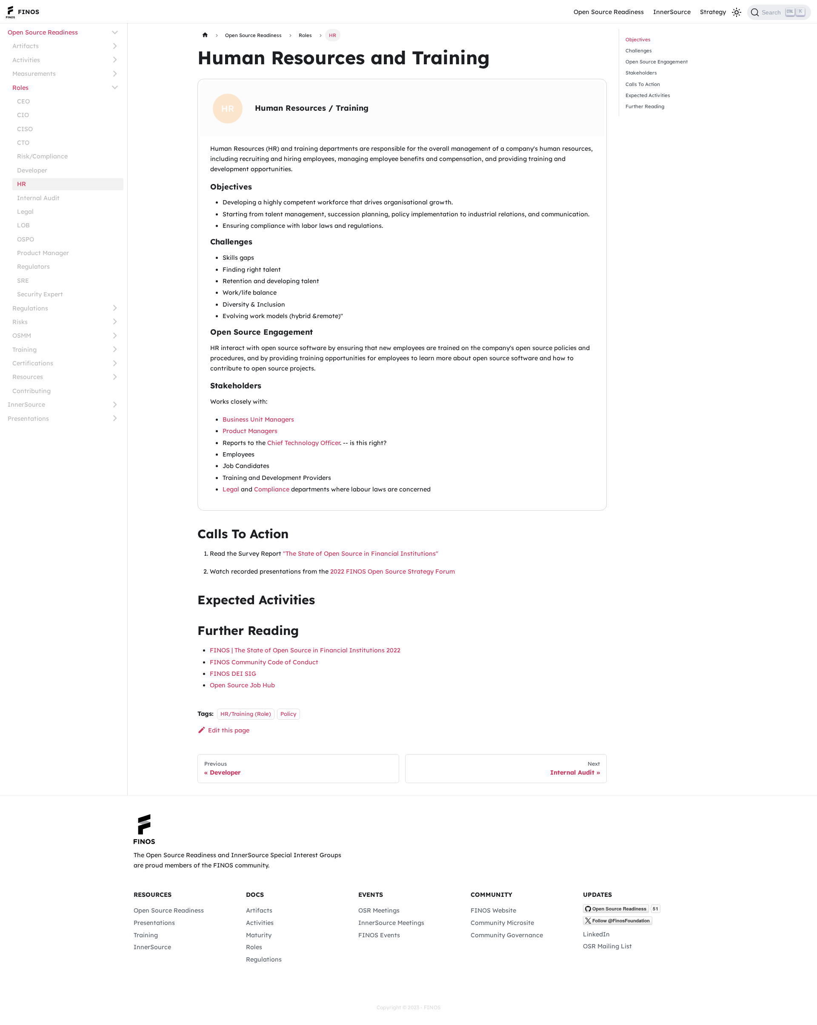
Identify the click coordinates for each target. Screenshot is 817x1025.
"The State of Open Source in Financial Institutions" (360, 553)
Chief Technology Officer (303, 443)
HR (21, 184)
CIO (23, 115)
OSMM (21, 335)
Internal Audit (38, 197)
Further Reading (645, 106)
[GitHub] (621, 911)
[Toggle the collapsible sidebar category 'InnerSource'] (114, 404)
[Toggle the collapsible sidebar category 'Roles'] (114, 87)
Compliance (271, 489)
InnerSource (672, 12)
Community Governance (507, 935)
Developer (32, 170)
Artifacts (25, 46)
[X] (617, 923)
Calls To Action (643, 84)
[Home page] (204, 35)
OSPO (25, 239)
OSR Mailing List (607, 946)
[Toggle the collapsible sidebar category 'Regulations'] (114, 308)
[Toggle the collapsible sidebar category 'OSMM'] (114, 335)
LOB (23, 225)
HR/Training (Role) (245, 713)
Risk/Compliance (42, 156)
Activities (26, 59)
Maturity (258, 935)
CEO (23, 101)
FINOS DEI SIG (233, 674)
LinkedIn (596, 934)
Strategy (713, 12)
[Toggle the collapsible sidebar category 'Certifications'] (114, 363)
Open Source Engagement (657, 61)
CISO (25, 128)
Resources (27, 377)
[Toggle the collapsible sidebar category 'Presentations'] (114, 418)
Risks (20, 321)
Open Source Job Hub (242, 685)
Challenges (639, 50)
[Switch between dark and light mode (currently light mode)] (736, 12)
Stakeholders (641, 72)
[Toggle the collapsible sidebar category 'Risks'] (114, 322)
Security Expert (40, 294)
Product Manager (43, 253)
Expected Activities (648, 95)
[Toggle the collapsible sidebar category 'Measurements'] (114, 73)
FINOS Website (493, 910)
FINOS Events (379, 935)
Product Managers (250, 431)
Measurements (34, 74)
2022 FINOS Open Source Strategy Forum (392, 571)
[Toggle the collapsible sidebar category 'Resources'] (114, 377)
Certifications (32, 363)
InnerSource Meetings (391, 923)
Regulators (33, 266)
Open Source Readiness (609, 12)
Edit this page (228, 730)
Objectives (638, 39)
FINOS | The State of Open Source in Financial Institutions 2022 (305, 650)
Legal (25, 211)
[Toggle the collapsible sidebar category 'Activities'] (114, 60)
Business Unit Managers (258, 419)
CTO (23, 142)
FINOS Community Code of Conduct (264, 662)
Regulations (30, 308)
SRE (23, 280)
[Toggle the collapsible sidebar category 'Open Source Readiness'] (114, 32)
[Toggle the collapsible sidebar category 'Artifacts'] (114, 46)
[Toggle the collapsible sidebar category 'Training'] (114, 349)
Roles (20, 87)
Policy (288, 713)
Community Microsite (502, 923)
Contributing (31, 390)
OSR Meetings (379, 910)
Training (24, 349)
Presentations (28, 418)
